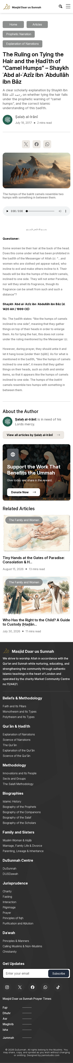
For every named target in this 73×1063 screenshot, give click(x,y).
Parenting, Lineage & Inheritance (23, 851)
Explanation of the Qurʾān (19, 750)
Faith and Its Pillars (14, 706)
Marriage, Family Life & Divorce (22, 845)
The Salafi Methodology (18, 784)
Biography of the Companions (22, 812)
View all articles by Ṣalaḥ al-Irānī (30, 435)
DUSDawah (10, 874)
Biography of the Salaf (17, 817)
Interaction (9, 902)
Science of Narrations (16, 739)
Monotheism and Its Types (19, 711)
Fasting (7, 896)
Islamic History (12, 801)
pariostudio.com (50, 1055)
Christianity (10, 951)
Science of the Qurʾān (16, 756)
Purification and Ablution (18, 923)
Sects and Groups (14, 778)
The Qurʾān (10, 745)
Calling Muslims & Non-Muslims (22, 946)
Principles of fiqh (13, 918)
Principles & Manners (16, 941)
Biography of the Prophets (19, 807)
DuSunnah (9, 868)
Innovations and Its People (19, 773)
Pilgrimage (9, 907)
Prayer (7, 912)
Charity (7, 891)
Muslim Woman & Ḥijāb (17, 840)
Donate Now (20, 492)
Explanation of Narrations (19, 734)
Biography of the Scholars (19, 823)
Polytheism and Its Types (19, 717)
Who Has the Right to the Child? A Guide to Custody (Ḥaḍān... (36, 622)
